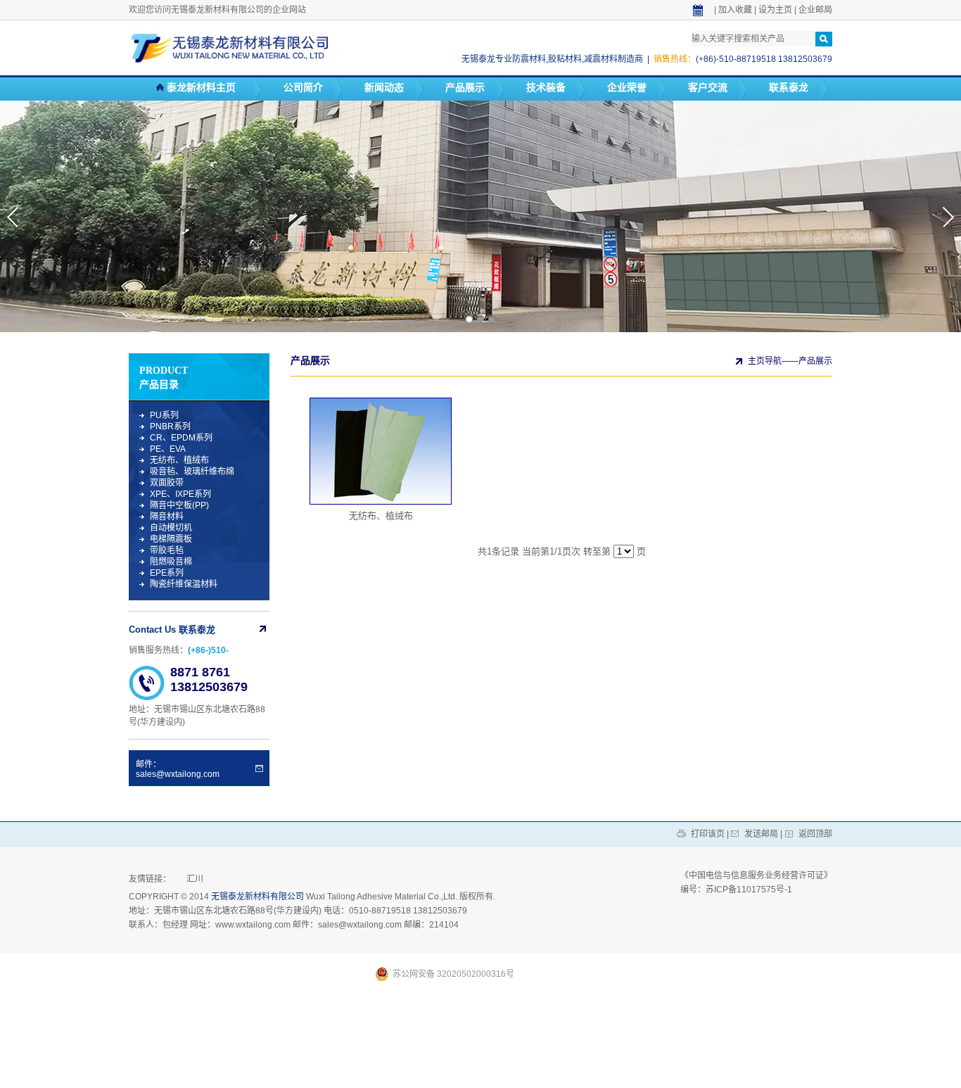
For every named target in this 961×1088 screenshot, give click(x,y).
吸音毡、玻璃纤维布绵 (192, 471)
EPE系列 (167, 573)
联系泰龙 (788, 87)
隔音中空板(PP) (179, 505)
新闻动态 (384, 87)
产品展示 (465, 87)
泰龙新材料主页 (200, 87)
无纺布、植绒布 (179, 460)
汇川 (194, 879)
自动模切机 (171, 528)
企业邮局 (815, 10)
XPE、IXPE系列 (180, 494)
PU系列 (164, 415)
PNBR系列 (170, 426)
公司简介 (303, 87)
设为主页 (775, 10)
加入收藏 (735, 10)
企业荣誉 (627, 87)
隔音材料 (167, 516)
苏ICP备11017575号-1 (749, 889)
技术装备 (546, 87)
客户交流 (707, 87)
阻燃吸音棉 (171, 562)
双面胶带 (167, 483)
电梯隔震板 (171, 539)
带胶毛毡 (167, 550)
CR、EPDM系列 (181, 438)
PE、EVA (168, 449)
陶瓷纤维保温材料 (183, 584)
